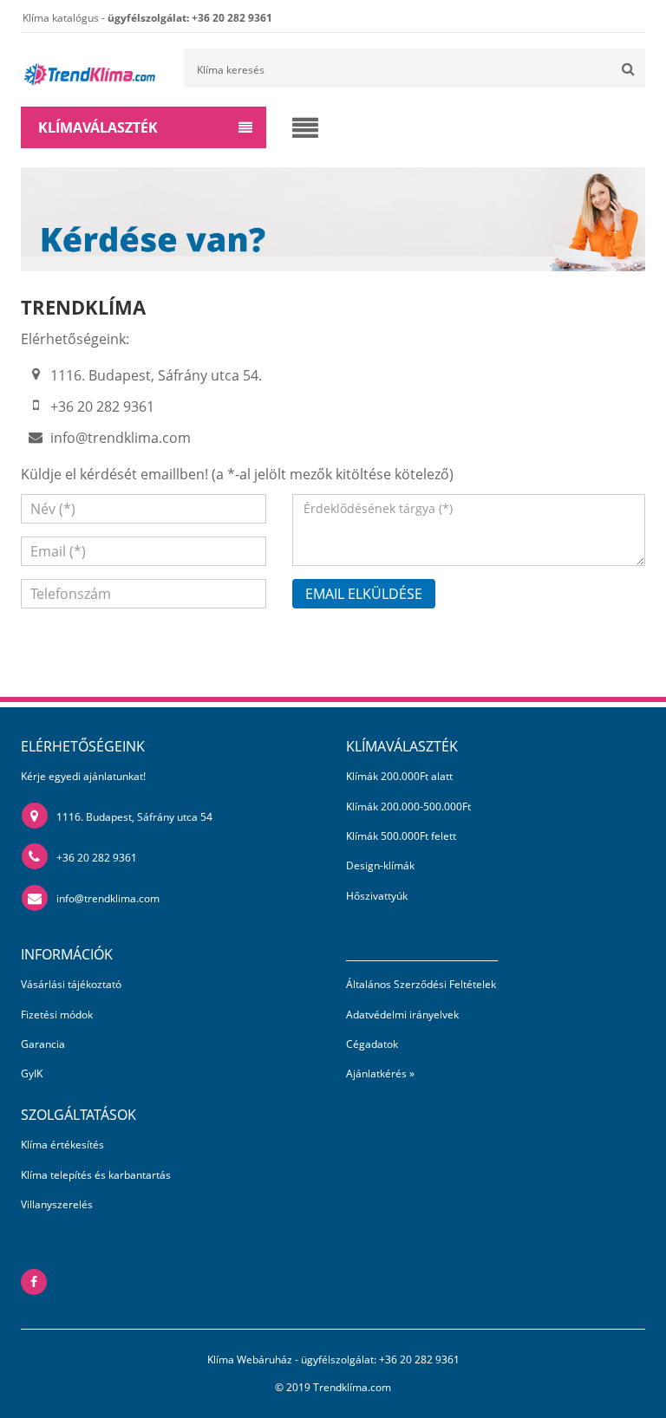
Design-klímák (380, 865)
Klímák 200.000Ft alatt (399, 776)
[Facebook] (34, 1282)
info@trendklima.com (120, 437)
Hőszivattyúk (377, 895)
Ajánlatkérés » (380, 1073)
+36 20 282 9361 (96, 857)
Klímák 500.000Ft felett (401, 836)
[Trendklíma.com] (89, 68)
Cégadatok (372, 1044)
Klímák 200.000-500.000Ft (408, 806)
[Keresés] (627, 68)
